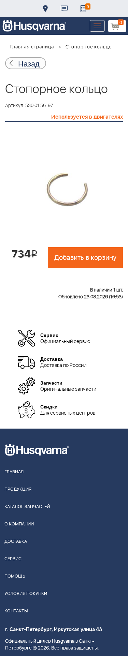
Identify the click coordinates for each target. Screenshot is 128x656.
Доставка (45, 8)
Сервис (13, 559)
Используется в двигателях (87, 117)
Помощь (14, 576)
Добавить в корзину (85, 258)
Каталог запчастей (27, 507)
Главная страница (32, 47)
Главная (14, 472)
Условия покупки (25, 594)
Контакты (64, 8)
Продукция (17, 489)
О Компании (19, 524)
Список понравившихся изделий (83, 8)
